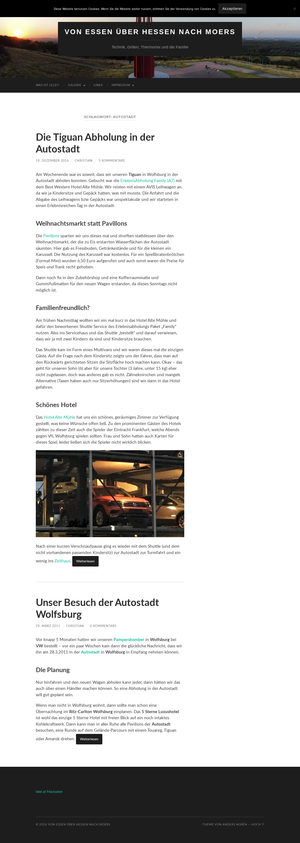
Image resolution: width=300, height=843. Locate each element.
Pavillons (51, 236)
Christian (84, 160)
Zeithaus (62, 561)
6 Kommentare (103, 626)
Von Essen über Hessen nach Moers (150, 32)
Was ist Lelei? (47, 85)
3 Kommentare (112, 160)
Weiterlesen (85, 561)
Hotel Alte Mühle (59, 417)
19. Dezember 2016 (52, 160)
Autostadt (90, 652)
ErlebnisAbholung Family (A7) (147, 181)
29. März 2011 (48, 626)
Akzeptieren (232, 8)
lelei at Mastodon (49, 791)
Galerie (74, 85)
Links (98, 85)
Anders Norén (234, 824)
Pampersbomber (129, 640)
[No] (294, 8)
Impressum (121, 85)
